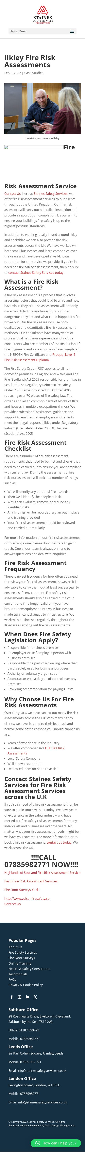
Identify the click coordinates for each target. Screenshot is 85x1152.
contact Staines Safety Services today (35, 272)
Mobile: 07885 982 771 (24, 1062)
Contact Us (12, 193)
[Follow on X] (35, 997)
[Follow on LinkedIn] (27, 997)
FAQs (12, 979)
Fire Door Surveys (21, 958)
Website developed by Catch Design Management (47, 1125)
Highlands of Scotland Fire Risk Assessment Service (42, 872)
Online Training (19, 963)
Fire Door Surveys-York (21, 890)
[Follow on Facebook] (11, 997)
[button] (56, 1143)
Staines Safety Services (51, 193)
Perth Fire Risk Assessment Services (31, 881)
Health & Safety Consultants (29, 969)
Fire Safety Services (22, 952)
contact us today (58, 842)
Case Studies (33, 73)
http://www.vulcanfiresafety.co (27, 898)
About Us (15, 947)
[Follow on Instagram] (19, 997)
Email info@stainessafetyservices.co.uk (37, 1070)
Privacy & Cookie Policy (25, 985)
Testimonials (17, 974)
